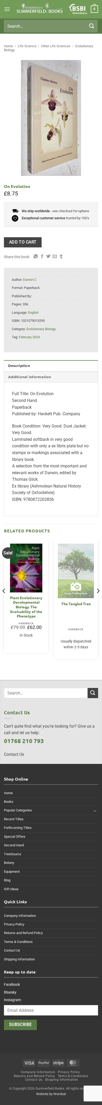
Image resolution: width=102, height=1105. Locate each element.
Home (8, 46)
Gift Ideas (11, 889)
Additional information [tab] (29, 377)
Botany (9, 863)
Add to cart (23, 242)
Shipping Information (19, 959)
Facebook (12, 984)
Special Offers (14, 837)
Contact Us (12, 950)
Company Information (20, 916)
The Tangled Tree (76, 604)
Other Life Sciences (55, 46)
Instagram (12, 1000)
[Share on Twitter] (48, 256)
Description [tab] (19, 366)
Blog (7, 880)
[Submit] (92, 26)
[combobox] (51, 26)
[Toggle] (95, 810)
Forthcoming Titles (18, 828)
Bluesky (10, 992)
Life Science (27, 46)
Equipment (12, 872)
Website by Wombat (51, 1094)
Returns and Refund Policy (23, 933)
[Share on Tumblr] (61, 256)
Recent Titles (14, 819)
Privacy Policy (14, 924)
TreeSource (12, 854)
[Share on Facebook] (42, 256)
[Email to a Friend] (55, 256)
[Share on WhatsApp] (35, 256)
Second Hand (14, 845)
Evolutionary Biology (41, 329)
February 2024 (29, 337)
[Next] (98, 601)
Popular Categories (18, 810)
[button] (7, 9)
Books (8, 802)
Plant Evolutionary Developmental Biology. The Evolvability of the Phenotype (26, 607)
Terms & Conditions (18, 942)
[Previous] (4, 601)
